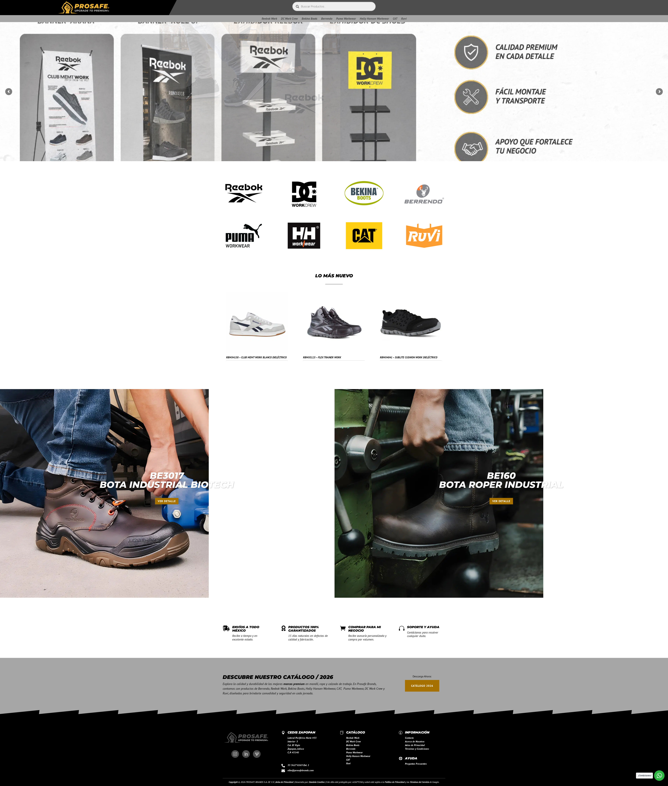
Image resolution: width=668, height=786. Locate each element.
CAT (395, 19)
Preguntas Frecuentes (416, 763)
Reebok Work (269, 19)
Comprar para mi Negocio (364, 628)
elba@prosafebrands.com (301, 770)
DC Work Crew (289, 19)
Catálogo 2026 (422, 685)
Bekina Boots (309, 19)
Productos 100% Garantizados (303, 628)
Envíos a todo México (245, 628)
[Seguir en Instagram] (235, 754)
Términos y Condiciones (417, 748)
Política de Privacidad (395, 782)
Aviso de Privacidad (415, 745)
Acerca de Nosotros (414, 741)
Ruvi (404, 19)
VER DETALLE (167, 501)
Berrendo (326, 19)
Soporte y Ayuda (423, 627)
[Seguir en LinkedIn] (246, 754)
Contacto (409, 737)
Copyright (233, 782)
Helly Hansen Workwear (374, 19)
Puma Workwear (346, 19)
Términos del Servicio (419, 782)
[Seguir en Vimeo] (257, 754)
